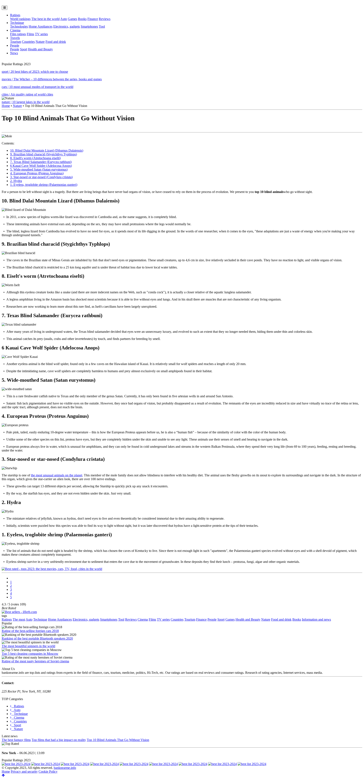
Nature (40, 41)
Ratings (15, 15)
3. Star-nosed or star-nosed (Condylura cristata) (41, 177)
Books (82, 19)
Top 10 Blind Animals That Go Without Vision (118, 740)
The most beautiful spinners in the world (28, 646)
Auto (63, 19)
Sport (23, 49)
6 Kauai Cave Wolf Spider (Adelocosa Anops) (41, 165)
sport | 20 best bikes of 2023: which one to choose (35, 71)
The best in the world (45, 19)
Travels (15, 38)
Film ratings (18, 34)
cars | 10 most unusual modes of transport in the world (37, 87)
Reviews (104, 19)
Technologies (19, 26)
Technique (17, 22)
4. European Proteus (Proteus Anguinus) (37, 173)
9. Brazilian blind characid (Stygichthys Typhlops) (43, 154)
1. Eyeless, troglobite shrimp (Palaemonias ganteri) (43, 184)
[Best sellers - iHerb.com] (19, 612)
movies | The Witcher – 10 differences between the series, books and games (52, 79)
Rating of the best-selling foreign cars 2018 (30, 631)
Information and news (316, 619)
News (14, 53)
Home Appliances (40, 26)
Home (6, 106)
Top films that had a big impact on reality (59, 740)
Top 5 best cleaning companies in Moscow (30, 653)
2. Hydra (16, 181)
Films (30, 34)
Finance (92, 19)
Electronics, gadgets (66, 26)
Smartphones (89, 26)
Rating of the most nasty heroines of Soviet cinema (35, 661)
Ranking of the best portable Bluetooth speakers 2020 (37, 638)
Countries (28, 41)
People (14, 45)
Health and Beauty (40, 49)
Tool (102, 26)
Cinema (15, 30)
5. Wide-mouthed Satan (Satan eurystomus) (39, 169)
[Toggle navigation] (4, 7)
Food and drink (56, 41)
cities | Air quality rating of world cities (27, 94)
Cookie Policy (48, 771)
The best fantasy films (16, 740)
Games (72, 19)
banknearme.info (65, 768)
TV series (41, 34)
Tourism (15, 41)
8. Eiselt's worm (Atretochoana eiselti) (35, 158)
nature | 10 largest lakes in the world (26, 102)
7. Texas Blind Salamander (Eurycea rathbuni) (41, 162)
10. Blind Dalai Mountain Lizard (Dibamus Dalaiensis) (46, 150)
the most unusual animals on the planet (56, 475)
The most (19, 619)
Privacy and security (24, 771)
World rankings (20, 19)
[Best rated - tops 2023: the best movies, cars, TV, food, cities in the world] (52, 569)
